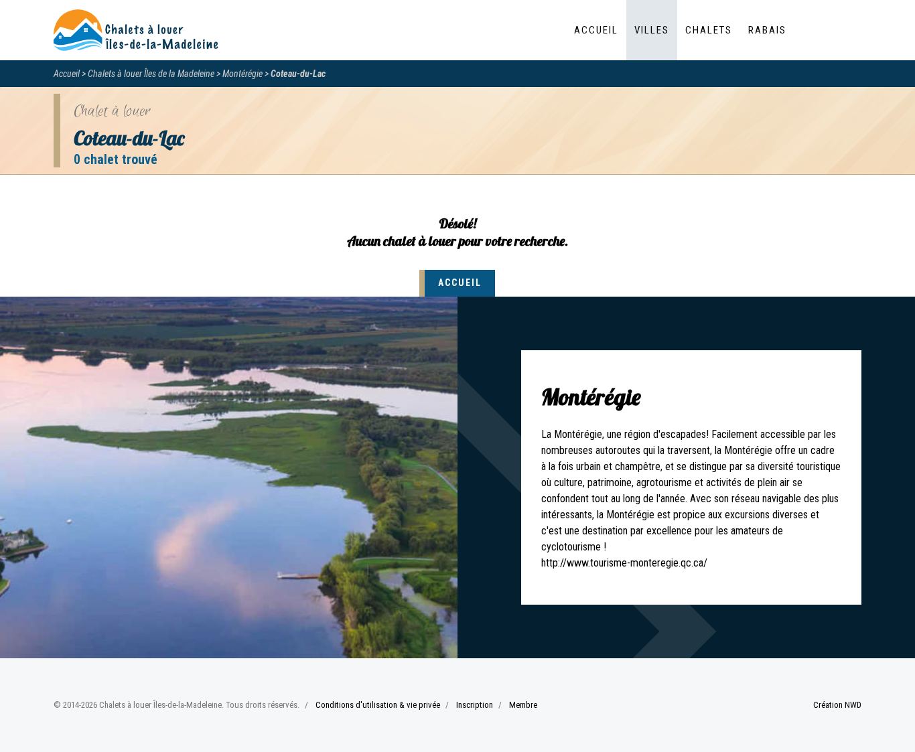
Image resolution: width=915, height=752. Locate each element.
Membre (523, 705)
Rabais (767, 30)
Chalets (708, 30)
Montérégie (242, 73)
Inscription (474, 705)
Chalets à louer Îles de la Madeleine (151, 73)
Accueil (596, 30)
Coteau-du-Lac (298, 73)
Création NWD (837, 705)
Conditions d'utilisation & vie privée (377, 705)
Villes (651, 30)
